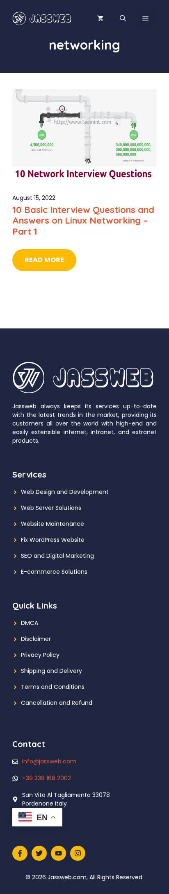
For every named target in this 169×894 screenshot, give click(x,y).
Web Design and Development (65, 492)
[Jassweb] (42, 18)
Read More (44, 260)
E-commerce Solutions (54, 572)
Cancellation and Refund (56, 703)
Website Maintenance (52, 524)
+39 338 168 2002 (46, 778)
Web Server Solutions (51, 508)
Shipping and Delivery (51, 671)
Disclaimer (36, 639)
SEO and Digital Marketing (57, 556)
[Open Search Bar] (123, 18)
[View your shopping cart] (100, 18)
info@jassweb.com (49, 761)
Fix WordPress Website (52, 540)
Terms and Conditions (52, 687)
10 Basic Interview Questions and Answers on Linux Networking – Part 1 (83, 220)
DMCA (29, 623)
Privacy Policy (40, 655)
